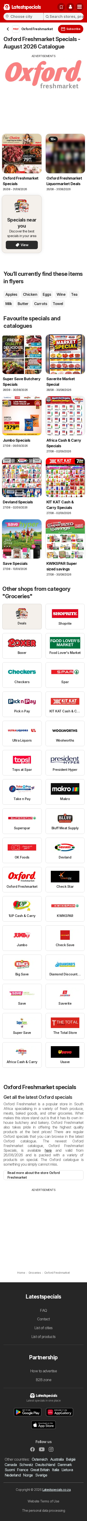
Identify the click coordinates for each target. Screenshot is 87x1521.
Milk (8, 303)
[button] (70, 7)
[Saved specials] (61, 7)
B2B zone (44, 1379)
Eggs (47, 294)
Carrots (40, 303)
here (48, 1150)
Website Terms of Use (43, 1501)
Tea (74, 294)
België (70, 1459)
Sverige (41, 1475)
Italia (55, 1469)
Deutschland (45, 1464)
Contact (43, 1319)
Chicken (30, 294)
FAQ (43, 1310)
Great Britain (39, 1469)
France (22, 1469)
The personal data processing (43, 1510)
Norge (28, 1475)
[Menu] (80, 7)
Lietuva (67, 1469)
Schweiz (26, 1464)
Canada (11, 1464)
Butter (23, 303)
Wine (61, 294)
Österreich (40, 1459)
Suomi (10, 1469)
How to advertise (43, 1371)
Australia (57, 1459)
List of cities (43, 1327)
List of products (43, 1336)
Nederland (13, 1475)
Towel (58, 303)
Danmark (65, 1464)
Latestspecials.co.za (56, 1490)
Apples (11, 294)
